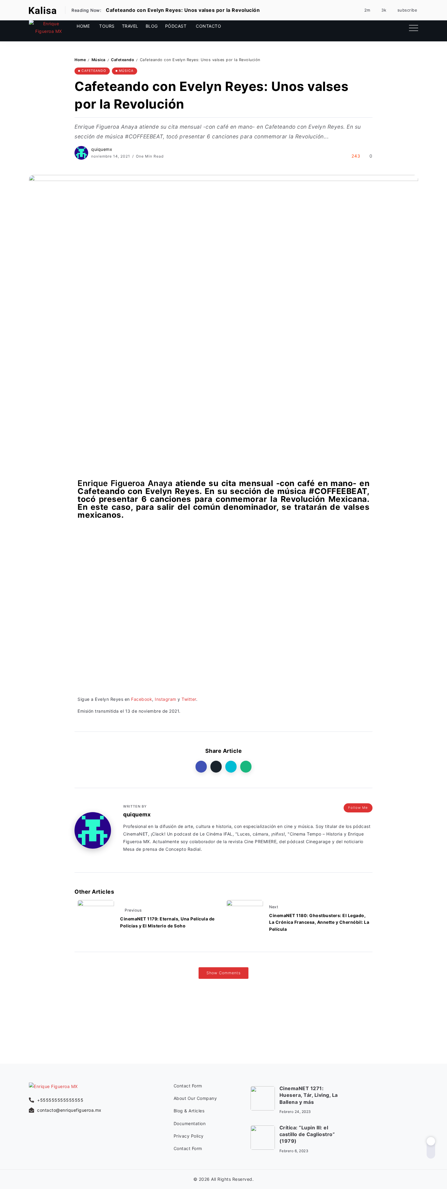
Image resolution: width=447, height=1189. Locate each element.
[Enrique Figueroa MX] (42, 9)
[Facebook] (379, 27)
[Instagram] (380, 10)
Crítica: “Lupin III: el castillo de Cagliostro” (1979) (307, 1134)
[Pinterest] (364, 10)
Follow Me (358, 807)
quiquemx (101, 149)
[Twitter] (399, 27)
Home (80, 59)
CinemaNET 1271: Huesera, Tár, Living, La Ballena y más (308, 1095)
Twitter (189, 699)
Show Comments (223, 973)
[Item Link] (263, 1098)
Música (99, 59)
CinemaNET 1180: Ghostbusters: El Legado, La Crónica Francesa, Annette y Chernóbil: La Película (319, 922)
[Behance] (414, 1118)
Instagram (165, 699)
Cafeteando (122, 59)
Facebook (141, 699)
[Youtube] (404, 10)
